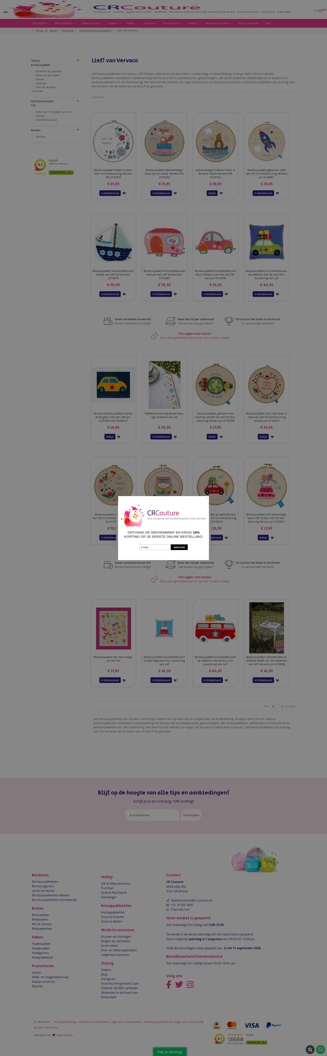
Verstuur (179, 547)
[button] (310, 1049)
